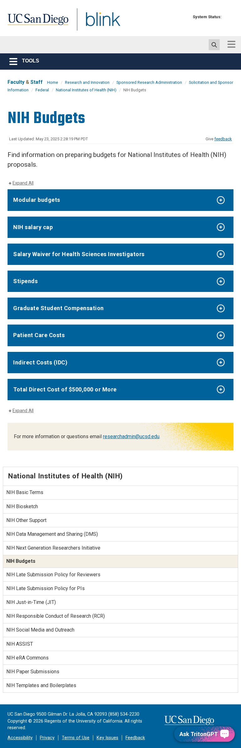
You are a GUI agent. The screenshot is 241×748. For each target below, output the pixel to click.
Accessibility (20, 737)
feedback (223, 139)
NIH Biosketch (22, 506)
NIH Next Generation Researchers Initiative (53, 548)
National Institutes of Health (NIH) (86, 90)
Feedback (135, 737)
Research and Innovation (87, 82)
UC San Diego (36, 23)
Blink (97, 23)
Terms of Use (75, 737)
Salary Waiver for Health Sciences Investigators (79, 254)
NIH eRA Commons (27, 658)
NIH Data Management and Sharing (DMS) (52, 534)
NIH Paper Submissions (32, 672)
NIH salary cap (33, 227)
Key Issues (107, 737)
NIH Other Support (26, 520)
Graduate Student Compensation (58, 308)
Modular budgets (36, 199)
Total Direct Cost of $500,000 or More (65, 389)
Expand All (23, 183)
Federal (42, 90)
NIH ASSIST (19, 644)
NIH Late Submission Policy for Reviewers (53, 575)
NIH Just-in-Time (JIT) (31, 602)
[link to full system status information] (227, 17)
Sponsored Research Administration (149, 82)
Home (52, 82)
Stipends (25, 281)
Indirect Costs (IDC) (40, 362)
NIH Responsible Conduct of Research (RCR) (55, 616)
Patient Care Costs (39, 335)
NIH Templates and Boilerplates (41, 685)
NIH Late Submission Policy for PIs (45, 588)
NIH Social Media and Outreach (40, 630)
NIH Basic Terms (24, 492)
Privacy (47, 737)
